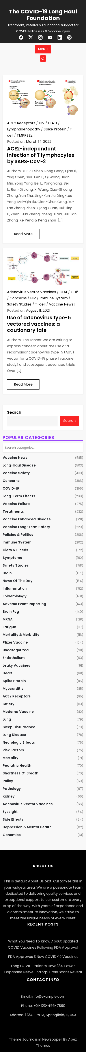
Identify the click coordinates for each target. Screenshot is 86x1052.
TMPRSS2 (24, 135)
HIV (42, 123)
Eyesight (10, 811)
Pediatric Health (17, 765)
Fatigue (9, 627)
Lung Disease (14, 734)
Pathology (12, 788)
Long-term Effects (19, 496)
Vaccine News (61, 304)
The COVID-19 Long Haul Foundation (43, 15)
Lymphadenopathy (23, 129)
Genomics (12, 834)
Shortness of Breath (20, 773)
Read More (23, 233)
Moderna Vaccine (18, 711)
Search (14, 412)
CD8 (74, 292)
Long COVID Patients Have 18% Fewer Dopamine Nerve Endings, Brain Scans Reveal (43, 969)
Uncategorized (16, 650)
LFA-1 (52, 123)
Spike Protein (55, 129)
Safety (8, 704)
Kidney (9, 796)
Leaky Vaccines (16, 665)
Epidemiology (14, 596)
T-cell (40, 304)
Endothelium (14, 657)
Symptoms (12, 557)
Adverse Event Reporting (24, 604)
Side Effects (13, 819)
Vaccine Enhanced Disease (27, 519)
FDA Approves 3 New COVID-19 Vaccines (43, 956)
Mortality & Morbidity (21, 634)
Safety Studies (19, 304)
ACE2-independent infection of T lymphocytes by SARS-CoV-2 (40, 155)
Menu (43, 49)
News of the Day (17, 580)
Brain (7, 573)
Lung (7, 719)
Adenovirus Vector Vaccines (31, 292)
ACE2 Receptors (21, 123)
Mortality (10, 758)
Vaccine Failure (16, 503)
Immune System (53, 298)
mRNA (8, 619)
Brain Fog (11, 611)
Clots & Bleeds (15, 550)
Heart (8, 673)
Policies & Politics (18, 534)
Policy (8, 781)
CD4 (63, 292)
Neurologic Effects (19, 742)
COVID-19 (11, 488)
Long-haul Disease (19, 465)
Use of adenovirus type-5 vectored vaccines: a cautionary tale (39, 324)
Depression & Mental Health (27, 827)
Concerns (18, 298)
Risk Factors (13, 750)
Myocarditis (13, 688)
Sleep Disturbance (19, 727)
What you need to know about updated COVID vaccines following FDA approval (43, 944)
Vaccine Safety (16, 473)
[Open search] (43, 58)
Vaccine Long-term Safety (26, 527)
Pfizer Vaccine (15, 642)
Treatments (13, 511)
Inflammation (15, 588)
